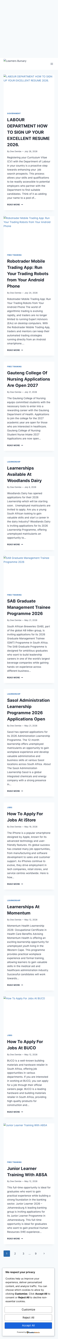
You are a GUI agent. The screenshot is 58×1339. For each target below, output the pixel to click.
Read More (15, 204)
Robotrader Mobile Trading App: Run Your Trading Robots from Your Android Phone (27, 274)
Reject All (28, 1317)
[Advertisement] (29, 29)
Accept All (28, 1325)
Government (14, 113)
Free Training (14, 255)
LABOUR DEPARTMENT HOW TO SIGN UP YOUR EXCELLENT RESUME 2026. (28, 132)
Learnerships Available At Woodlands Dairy (24, 474)
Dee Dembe (15, 151)
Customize (28, 1309)
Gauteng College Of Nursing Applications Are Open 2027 (28, 379)
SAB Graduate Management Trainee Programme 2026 (28, 607)
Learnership (14, 462)
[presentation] (29, 91)
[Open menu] (51, 63)
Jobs (9, 807)
